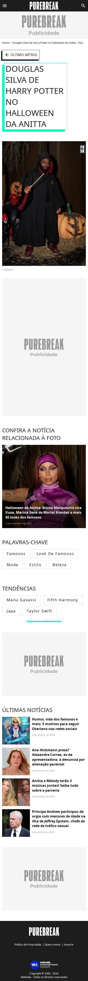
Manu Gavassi (22, 599)
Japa (11, 610)
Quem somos (52, 944)
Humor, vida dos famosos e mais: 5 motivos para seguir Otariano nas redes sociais (55, 724)
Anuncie (68, 944)
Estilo (35, 564)
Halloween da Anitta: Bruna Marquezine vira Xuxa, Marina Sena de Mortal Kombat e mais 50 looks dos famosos (43, 512)
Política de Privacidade (28, 944)
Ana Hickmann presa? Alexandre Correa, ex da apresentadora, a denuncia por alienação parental (58, 757)
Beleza (60, 564)
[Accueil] (44, 6)
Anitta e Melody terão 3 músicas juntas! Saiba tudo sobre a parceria (55, 785)
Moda (12, 564)
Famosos (16, 553)
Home (5, 43)
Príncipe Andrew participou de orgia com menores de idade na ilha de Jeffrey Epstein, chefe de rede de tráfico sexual (58, 818)
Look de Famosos (55, 553)
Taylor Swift (39, 610)
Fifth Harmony (62, 599)
